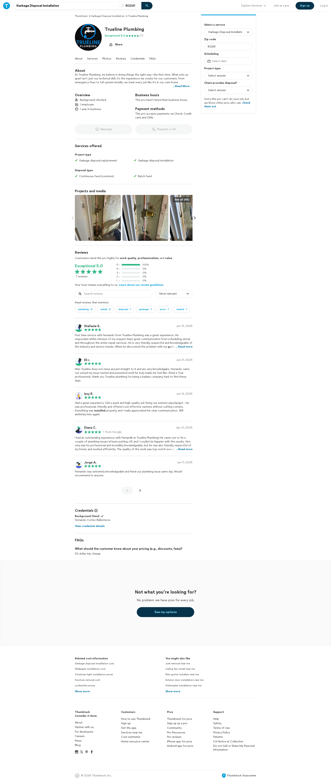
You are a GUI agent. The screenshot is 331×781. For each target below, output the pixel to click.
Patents (218, 737)
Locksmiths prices (85, 685)
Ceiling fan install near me (180, 669)
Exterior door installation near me (184, 680)
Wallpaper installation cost (90, 669)
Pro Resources (176, 732)
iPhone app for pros (179, 741)
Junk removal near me (178, 663)
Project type (212, 68)
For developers (84, 731)
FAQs (152, 58)
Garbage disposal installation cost (94, 663)
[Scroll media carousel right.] (195, 218)
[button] (88, 37)
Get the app (128, 728)
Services (92, 58)
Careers (80, 736)
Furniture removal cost (87, 680)
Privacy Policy (221, 732)
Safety (217, 723)
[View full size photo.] (98, 218)
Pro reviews (174, 737)
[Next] (140, 490)
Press (78, 740)
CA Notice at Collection (228, 741)
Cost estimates (130, 737)
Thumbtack (81, 16)
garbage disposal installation (108, 16)
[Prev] (127, 490)
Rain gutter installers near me (182, 674)
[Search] (146, 6)
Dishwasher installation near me (184, 685)
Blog (78, 745)
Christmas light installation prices (94, 674)
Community (174, 728)
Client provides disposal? (220, 83)
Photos (106, 58)
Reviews (121, 58)
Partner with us (84, 727)
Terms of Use (221, 728)
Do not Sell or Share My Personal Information (234, 747)
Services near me (131, 732)
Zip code (210, 39)
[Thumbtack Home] (6, 5)
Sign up (126, 723)
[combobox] (66, 5)
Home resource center (135, 741)
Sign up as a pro (177, 723)
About (79, 58)
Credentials (138, 58)
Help (216, 719)
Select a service (214, 24)
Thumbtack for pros (179, 719)
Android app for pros (180, 746)
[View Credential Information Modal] (95, 510)
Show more (82, 691)
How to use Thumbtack (135, 719)
